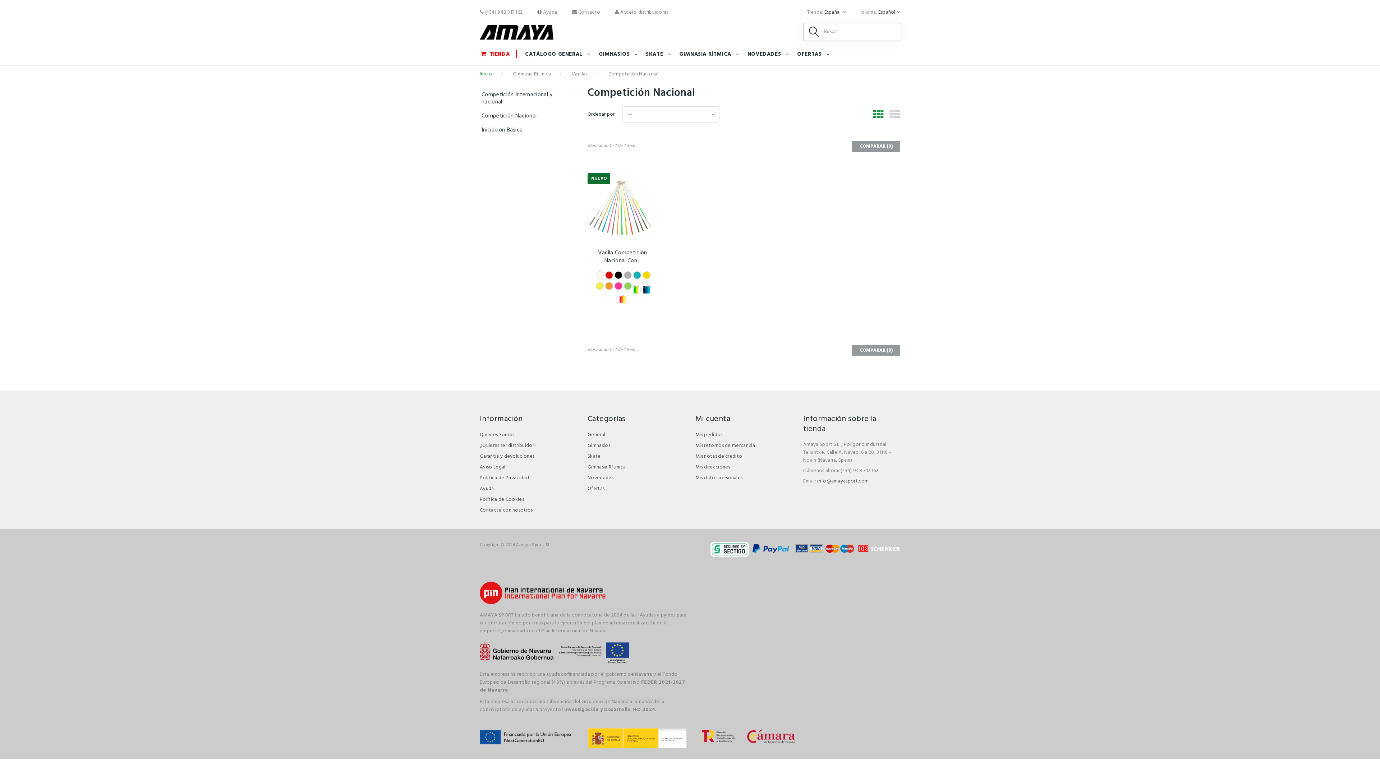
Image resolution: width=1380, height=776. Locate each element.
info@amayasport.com (843, 481)
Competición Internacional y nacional (517, 98)
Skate (654, 54)
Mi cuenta (712, 419)
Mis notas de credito (718, 456)
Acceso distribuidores (643, 12)
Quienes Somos (497, 435)
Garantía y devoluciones (507, 456)
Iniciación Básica (502, 130)
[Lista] (895, 115)
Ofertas (809, 54)
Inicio (486, 74)
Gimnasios (614, 54)
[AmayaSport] (516, 32)
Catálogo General (554, 54)
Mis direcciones (712, 467)
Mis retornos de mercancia (725, 446)
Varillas (580, 74)
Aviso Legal (493, 467)
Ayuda (549, 12)
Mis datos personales (718, 478)
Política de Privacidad (504, 478)
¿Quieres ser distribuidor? (508, 446)
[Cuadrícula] (878, 115)
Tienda (500, 54)
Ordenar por (601, 114)
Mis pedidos (709, 435)
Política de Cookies (502, 499)
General (596, 435)
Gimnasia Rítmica (705, 54)
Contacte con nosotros (506, 510)
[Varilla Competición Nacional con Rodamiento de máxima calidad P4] (623, 208)
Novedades (764, 54)
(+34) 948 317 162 (503, 12)
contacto (588, 12)
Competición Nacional (509, 116)
